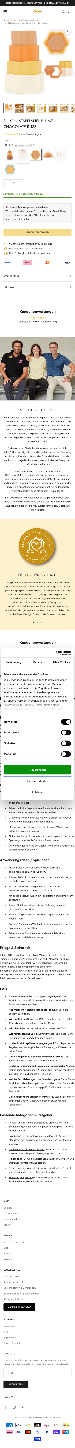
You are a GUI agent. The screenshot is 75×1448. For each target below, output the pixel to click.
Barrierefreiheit (11, 1343)
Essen (6, 1224)
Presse (7, 1253)
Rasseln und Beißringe (21, 1122)
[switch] (66, 732)
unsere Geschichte (14, 1242)
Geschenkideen (17, 1168)
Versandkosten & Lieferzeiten (19, 1287)
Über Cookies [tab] (61, 662)
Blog (5, 1247)
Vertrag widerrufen (19, 1306)
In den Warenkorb (37, 232)
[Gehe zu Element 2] (19, 108)
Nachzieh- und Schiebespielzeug (27, 1149)
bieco (6, 20)
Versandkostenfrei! (24, 145)
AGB (6, 1331)
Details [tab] (37, 662)
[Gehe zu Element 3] (31, 108)
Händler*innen (11, 1276)
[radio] (9, 154)
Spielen (7, 1207)
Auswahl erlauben (37, 781)
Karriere (7, 1259)
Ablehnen (37, 792)
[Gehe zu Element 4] (42, 108)
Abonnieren (16, 1384)
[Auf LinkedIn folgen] (23, 1407)
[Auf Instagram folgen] (14, 1407)
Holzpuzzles (15, 1158)
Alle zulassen (37, 769)
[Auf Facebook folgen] (5, 1407)
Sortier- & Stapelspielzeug (26, 20)
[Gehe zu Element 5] (53, 108)
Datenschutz (10, 1326)
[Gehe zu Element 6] (64, 108)
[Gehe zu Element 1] (8, 108)
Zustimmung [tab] (13, 662)
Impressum (9, 1337)
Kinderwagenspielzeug (21, 1177)
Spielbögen (15, 1136)
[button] (11, 134)
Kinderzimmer (11, 1213)
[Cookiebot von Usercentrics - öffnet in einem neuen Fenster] (55, 652)
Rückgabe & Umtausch (15, 1299)
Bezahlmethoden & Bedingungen (21, 1293)
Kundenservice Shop (14, 1282)
